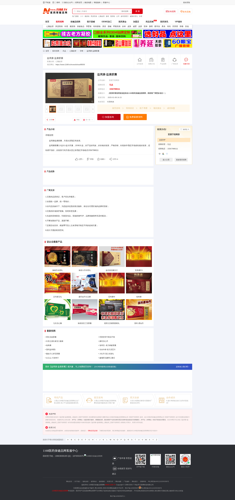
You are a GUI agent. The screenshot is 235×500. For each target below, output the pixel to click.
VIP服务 (178, 22)
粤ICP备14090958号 (132, 488)
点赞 (80, 159)
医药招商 (60, 22)
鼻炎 (163, 26)
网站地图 (118, 481)
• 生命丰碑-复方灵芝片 (107, 349)
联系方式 (110, 481)
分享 (51, 120)
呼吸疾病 (116, 26)
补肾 (136, 16)
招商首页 (78, 2)
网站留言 (135, 481)
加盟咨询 (109, 117)
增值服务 (97, 2)
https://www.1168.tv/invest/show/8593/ (70, 65)
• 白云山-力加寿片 (52, 358)
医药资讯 (164, 22)
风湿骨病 (89, 16)
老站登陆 (186, 2)
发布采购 (185, 11)
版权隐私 (102, 481)
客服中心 (106, 2)
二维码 (57, 2)
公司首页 (140, 64)
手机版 (47, 2)
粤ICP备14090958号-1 (117, 496)
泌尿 (140, 26)
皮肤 (129, 26)
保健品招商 (75, 22)
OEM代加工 (107, 22)
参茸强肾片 (120, 16)
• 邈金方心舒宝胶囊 (52, 354)
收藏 (102, 159)
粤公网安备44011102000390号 (158, 481)
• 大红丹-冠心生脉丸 (106, 354)
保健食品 (80, 26)
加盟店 (136, 22)
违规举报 (143, 481)
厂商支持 (175, 64)
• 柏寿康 (48, 345)
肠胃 (103, 16)
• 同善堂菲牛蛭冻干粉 (106, 337)
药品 (64, 51)
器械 (109, 26)
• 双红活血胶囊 (50, 337)
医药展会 (122, 22)
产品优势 (163, 64)
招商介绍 (151, 64)
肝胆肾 (175, 26)
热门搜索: (75, 16)
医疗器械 (91, 22)
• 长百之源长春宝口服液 (54, 341)
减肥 (135, 26)
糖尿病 (82, 16)
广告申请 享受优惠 (122, 461)
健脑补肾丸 (129, 16)
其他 (187, 26)
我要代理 (186, 64)
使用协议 (94, 481)
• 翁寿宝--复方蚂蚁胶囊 (107, 345)
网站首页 (69, 481)
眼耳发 (157, 26)
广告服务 (126, 481)
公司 (113, 16)
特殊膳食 (97, 26)
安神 (145, 26)
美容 (104, 26)
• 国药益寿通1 (50, 349)
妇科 (140, 16)
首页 (47, 51)
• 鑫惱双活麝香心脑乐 (106, 358)
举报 (77, 120)
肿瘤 (181, 26)
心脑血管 (97, 16)
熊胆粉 (108, 16)
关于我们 (77, 481)
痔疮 (169, 26)
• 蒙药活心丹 (103, 341)
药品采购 (150, 22)
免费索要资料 (136, 117)
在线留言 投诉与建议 (122, 471)
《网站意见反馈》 (93, 431)
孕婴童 (89, 26)
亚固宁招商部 (114, 80)
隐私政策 (85, 481)
